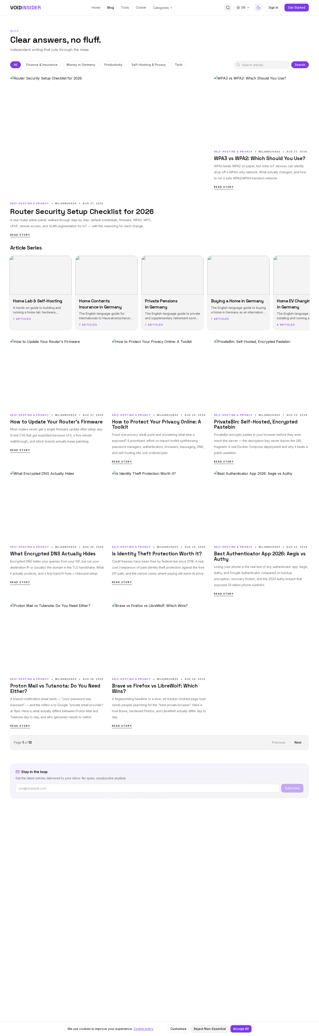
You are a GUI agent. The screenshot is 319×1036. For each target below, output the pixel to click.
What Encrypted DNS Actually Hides (53, 554)
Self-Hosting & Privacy (149, 64)
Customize (178, 1029)
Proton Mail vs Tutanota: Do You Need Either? (55, 688)
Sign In (273, 7)
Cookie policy (143, 1029)
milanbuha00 (66, 203)
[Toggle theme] (258, 7)
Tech (179, 64)
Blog (110, 7)
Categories (161, 8)
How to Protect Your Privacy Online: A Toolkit (156, 424)
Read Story (20, 234)
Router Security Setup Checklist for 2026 (82, 211)
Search (300, 64)
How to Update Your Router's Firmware (56, 422)
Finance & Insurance (42, 64)
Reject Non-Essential (210, 1029)
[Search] (228, 7)
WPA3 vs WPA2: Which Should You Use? (259, 158)
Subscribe (292, 788)
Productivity (113, 64)
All (15, 64)
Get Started (296, 7)
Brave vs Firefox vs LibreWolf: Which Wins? (155, 688)
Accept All (241, 1029)
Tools (125, 7)
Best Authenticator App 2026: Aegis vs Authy (260, 556)
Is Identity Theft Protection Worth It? (157, 554)
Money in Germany (81, 64)
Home (96, 7)
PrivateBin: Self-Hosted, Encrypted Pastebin (256, 424)
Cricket (141, 7)
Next (297, 742)
